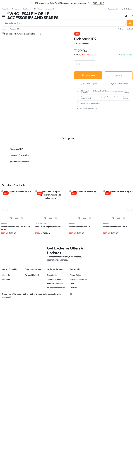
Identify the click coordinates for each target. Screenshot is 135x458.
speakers (4, 223)
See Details (126, 91)
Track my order (113, 9)
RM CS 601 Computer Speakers (48, 226)
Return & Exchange (54, 283)
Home (4, 29)
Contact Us (16, 9)
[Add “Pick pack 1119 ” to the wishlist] (119, 83)
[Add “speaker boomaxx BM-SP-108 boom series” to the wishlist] (21, 218)
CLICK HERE (98, 3)
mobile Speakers (82, 43)
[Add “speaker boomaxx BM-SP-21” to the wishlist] (89, 218)
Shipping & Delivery (55, 279)
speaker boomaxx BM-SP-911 (115, 226)
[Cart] (131, 16)
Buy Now (118, 75)
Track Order (52, 275)
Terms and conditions (78, 279)
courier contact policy (56, 288)
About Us (5, 9)
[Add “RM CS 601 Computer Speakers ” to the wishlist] (55, 218)
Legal (72, 283)
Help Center (27, 9)
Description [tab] (67, 138)
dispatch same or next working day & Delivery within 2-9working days (100, 97)
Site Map (73, 288)
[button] (120, 29)
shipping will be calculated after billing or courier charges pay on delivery (102, 91)
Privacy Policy (75, 275)
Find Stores (38, 9)
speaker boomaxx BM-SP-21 (80, 226)
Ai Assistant (49, 9)
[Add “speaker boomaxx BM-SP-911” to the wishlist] (123, 218)
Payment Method (32, 275)
